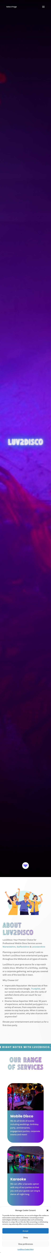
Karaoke (18, 1179)
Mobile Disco (21, 1116)
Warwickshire (9, 946)
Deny (25, 1237)
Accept (25, 1231)
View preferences (25, 1244)
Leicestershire (38, 946)
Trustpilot (35, 988)
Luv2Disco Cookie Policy (26, 1249)
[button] (47, 1210)
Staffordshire (23, 946)
